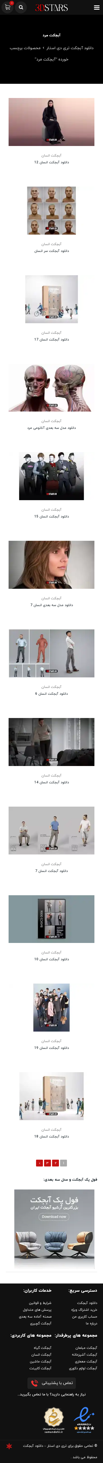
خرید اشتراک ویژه (84, 1310)
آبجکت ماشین (41, 1361)
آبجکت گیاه (43, 1348)
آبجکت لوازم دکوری (83, 1368)
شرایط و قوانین (40, 1303)
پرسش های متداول (37, 1310)
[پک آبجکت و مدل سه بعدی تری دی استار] (54, 1229)
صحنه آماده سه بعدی (35, 1316)
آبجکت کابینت (40, 1368)
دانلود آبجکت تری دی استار (70, 48)
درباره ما (91, 1323)
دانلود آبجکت (87, 1303)
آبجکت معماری (86, 1361)
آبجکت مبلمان (86, 1348)
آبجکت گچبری (41, 1323)
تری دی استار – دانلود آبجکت (45, 1446)
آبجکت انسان (51, 155)
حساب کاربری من (84, 1316)
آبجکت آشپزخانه (84, 1355)
